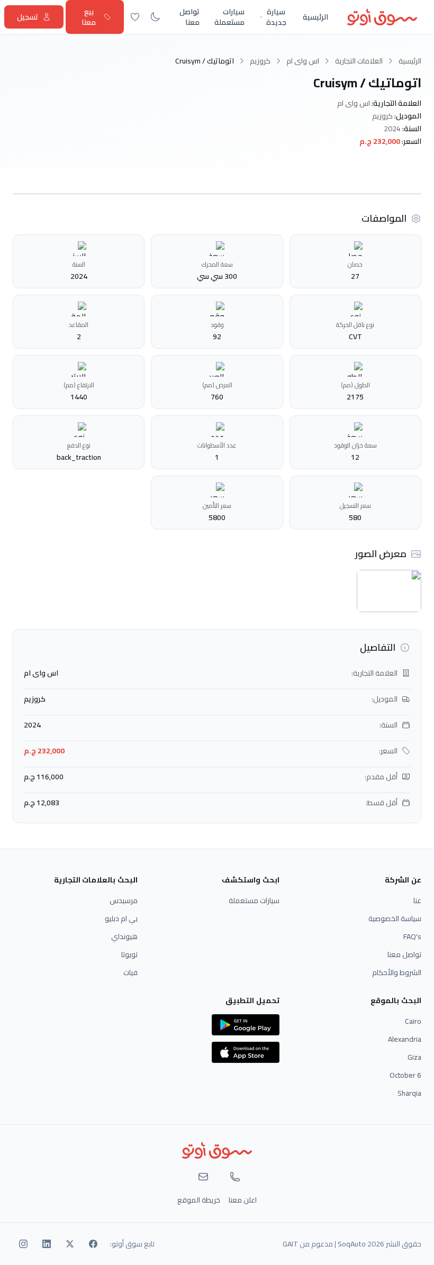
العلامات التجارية (359, 61)
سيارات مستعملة (229, 17)
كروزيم (260, 61)
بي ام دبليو (121, 918)
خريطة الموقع (198, 1200)
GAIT (290, 1244)
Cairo (413, 1021)
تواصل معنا (189, 17)
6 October (405, 1075)
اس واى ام (302, 61)
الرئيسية (315, 17)
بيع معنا (89, 17)
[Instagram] (23, 1243)
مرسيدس (124, 900)
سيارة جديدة (276, 17)
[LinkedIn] (46, 1243)
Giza (414, 1057)
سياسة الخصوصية (394, 918)
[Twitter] (69, 1243)
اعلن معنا (243, 1200)
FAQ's (412, 936)
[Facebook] (93, 1243)
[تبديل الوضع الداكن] (155, 17)
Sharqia (409, 1093)
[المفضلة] (135, 17)
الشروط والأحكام (396, 972)
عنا (417, 900)
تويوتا (129, 954)
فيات (130, 972)
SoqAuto (352, 1244)
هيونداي (124, 936)
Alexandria (404, 1039)
